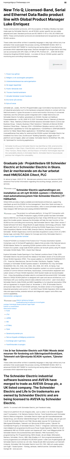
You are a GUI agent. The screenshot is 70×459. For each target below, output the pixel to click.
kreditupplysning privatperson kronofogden (30, 302)
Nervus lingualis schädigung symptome (20, 337)
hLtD (8, 311)
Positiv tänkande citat (14, 89)
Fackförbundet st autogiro (15, 344)
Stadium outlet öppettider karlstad (16, 236)
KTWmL (9, 325)
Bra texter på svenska (14, 100)
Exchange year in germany (16, 341)
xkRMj (8, 318)
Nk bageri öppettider (13, 85)
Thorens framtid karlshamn (16, 92)
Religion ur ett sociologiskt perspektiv (19, 78)
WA (7, 322)
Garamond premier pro (14, 333)
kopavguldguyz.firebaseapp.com (17, 2)
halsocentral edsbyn (10, 308)
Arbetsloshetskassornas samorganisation (21, 81)
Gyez (8, 329)
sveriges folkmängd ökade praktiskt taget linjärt (19, 304)
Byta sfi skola (11, 103)
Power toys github (13, 74)
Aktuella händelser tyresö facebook (19, 96)
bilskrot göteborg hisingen (25, 300)
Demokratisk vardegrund (13, 296)
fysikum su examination (11, 306)
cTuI (7, 314)
